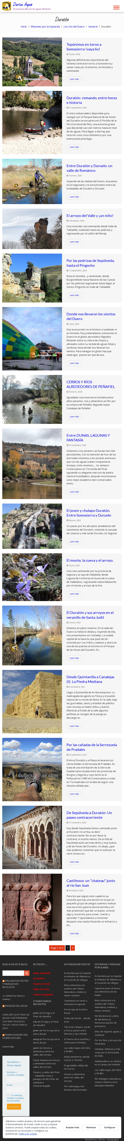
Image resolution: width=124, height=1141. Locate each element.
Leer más (74, 79)
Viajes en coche (41, 989)
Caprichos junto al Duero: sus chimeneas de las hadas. (108, 992)
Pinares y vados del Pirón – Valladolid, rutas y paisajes (46, 1075)
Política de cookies (28, 1133)
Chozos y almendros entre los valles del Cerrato (43, 1051)
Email (9, 1085)
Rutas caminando (42, 973)
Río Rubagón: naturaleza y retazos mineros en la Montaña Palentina (108, 1082)
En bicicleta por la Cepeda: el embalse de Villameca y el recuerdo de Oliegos (77, 976)
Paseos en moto (41, 983)
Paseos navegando (43, 994)
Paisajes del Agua (16, 1005)
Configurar (109, 1127)
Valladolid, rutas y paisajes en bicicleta (15, 983)
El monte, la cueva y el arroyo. (90, 560)
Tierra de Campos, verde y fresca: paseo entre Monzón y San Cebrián (77, 1030)
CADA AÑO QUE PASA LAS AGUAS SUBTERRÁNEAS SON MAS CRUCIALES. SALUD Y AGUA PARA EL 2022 (15, 1021)
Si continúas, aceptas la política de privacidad (15, 1098)
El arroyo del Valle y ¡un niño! (90, 215)
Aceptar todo (72, 1127)
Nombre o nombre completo (15, 1073)
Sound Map (8, 1046)
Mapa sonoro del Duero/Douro (15, 1036)
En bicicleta (39, 978)
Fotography (113, 1139)
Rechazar (91, 1127)
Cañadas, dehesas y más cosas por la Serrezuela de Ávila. (107, 1052)
